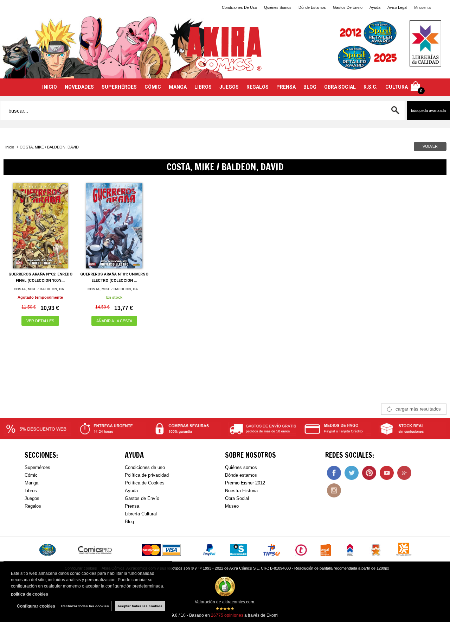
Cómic (31, 475)
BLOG (309, 87)
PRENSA (286, 87)
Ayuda (374, 7)
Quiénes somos (241, 467)
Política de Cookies (145, 482)
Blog (129, 521)
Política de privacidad (147, 475)
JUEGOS (229, 87)
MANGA (178, 87)
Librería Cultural (141, 513)
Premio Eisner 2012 (245, 482)
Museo (232, 506)
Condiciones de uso (145, 467)
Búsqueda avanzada (428, 110)
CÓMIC (152, 87)
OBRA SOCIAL (340, 87)
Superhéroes (37, 467)
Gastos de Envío (142, 498)
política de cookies (29, 594)
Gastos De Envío (347, 7)
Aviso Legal (397, 7)
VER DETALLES (40, 321)
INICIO (49, 87)
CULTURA (396, 87)
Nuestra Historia (241, 490)
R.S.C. (371, 87)
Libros (31, 490)
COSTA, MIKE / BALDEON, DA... (40, 289)
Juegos (32, 498)
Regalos (33, 506)
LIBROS (203, 87)
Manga (31, 482)
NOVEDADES (79, 87)
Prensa (132, 506)
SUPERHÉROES (119, 87)
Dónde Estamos (312, 7)
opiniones (227, 615)
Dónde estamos (241, 475)
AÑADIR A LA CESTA (114, 321)
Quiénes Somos (277, 7)
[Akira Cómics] (225, 51)
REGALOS (257, 87)
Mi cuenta (422, 7)
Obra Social (237, 498)
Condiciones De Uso (239, 7)
